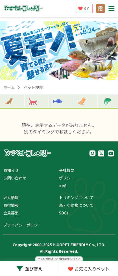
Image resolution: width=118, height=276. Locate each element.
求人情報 (11, 197)
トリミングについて (76, 197)
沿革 (63, 185)
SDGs (64, 213)
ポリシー (66, 178)
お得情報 (11, 205)
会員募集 (11, 213)
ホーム (9, 87)
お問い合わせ (14, 178)
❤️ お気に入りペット (88, 268)
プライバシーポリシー (22, 225)
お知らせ (11, 170)
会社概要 (66, 170)
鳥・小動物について (76, 205)
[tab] (53, 76)
